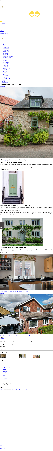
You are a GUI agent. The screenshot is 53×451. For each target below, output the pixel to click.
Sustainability (3, 23)
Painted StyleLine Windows (7, 57)
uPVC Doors (5, 60)
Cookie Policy (2, 389)
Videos (4, 45)
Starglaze (5, 160)
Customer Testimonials (6, 48)
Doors (2, 59)
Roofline (3, 79)
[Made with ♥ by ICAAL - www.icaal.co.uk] (26, 444)
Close (1, 387)
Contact (10, 250)
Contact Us (3, 81)
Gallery (4, 46)
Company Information (24, 389)
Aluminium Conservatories (6, 71)
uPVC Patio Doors (5, 63)
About (4, 43)
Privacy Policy (14, 389)
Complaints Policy (18, 389)
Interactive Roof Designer (6, 78)
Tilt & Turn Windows (6, 51)
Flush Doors (5, 64)
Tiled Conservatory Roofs (6, 74)
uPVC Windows (5, 49)
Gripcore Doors (5, 61)
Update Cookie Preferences (8, 389)
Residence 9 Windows (6, 54)
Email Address (2, 346)
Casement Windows (6, 50)
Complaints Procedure (6, 47)
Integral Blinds (5, 58)
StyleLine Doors (5, 65)
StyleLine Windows (5, 53)
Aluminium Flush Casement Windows (8, 56)
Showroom (4, 44)
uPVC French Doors (6, 62)
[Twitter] (27, 26)
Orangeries (4, 72)
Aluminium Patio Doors (6, 68)
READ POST (2, 293)
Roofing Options (5, 77)
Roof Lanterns (5, 76)
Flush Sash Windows (6, 52)
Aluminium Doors (5, 66)
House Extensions (5, 75)
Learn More (1, 86)
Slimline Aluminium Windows (7, 55)
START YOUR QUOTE (5, 82)
